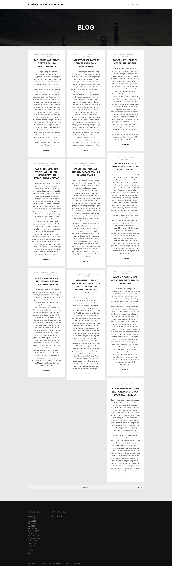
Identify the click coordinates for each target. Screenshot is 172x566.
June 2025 (32, 551)
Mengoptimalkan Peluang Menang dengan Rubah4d (46, 281)
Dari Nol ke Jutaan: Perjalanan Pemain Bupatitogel (125, 166)
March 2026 (32, 528)
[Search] (128, 4)
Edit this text (136, 4)
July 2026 (31, 518)
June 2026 (32, 521)
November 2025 (34, 538)
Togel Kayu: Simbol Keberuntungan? (125, 62)
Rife (29, 563)
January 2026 (33, 533)
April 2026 (32, 526)
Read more (46, 150)
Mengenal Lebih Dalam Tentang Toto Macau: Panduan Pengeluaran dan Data (86, 286)
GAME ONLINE (47, 56)
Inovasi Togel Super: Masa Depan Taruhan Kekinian (125, 280)
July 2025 (31, 548)
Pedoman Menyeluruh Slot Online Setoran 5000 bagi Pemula (125, 391)
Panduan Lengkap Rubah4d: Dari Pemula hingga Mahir (86, 172)
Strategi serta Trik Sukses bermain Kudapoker (86, 63)
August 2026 (32, 516)
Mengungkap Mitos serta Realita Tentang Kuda (47, 63)
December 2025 (34, 536)
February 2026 (33, 531)
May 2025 (31, 553)
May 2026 (31, 523)
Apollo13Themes (64, 563)
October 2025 (33, 541)
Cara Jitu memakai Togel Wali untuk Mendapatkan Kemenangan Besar (46, 174)
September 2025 (34, 543)
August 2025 (32, 546)
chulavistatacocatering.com (38, 4)
